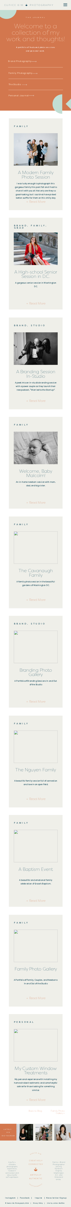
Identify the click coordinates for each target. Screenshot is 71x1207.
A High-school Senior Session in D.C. (35, 274)
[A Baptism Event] (36, 846)
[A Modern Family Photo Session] (36, 149)
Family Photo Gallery (36, 969)
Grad (19, 228)
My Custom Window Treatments (36, 1070)
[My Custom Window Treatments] (36, 1045)
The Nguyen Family (35, 770)
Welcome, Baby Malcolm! (35, 473)
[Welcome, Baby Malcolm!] (36, 448)
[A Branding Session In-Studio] (36, 348)
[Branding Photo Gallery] (36, 647)
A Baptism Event (36, 869)
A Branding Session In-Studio (35, 374)
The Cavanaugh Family (36, 573)
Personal (24, 1022)
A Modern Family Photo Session (36, 175)
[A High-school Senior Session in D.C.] (36, 249)
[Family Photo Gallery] (36, 946)
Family (21, 126)
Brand (20, 225)
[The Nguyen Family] (36, 747)
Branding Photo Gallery (36, 672)
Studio (38, 325)
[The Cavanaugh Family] (36, 547)
